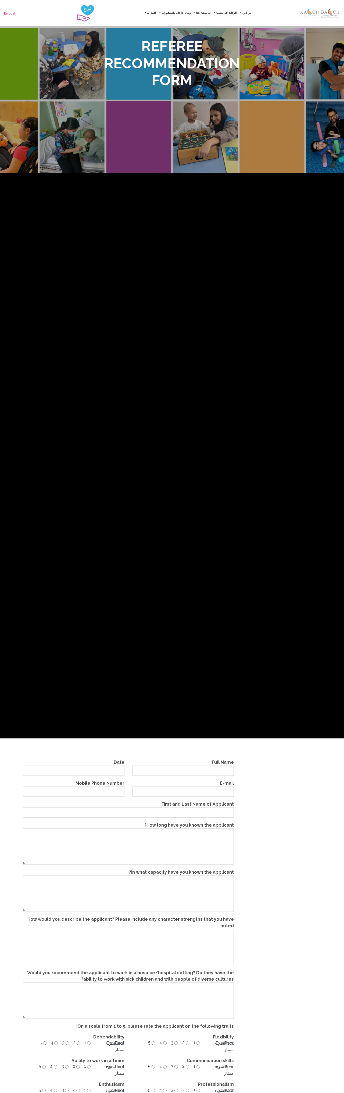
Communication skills (210, 1060)
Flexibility (223, 1037)
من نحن (246, 12)
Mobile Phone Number (100, 783)
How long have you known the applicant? (189, 825)
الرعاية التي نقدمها (226, 12)
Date (119, 762)
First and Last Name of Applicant (198, 804)
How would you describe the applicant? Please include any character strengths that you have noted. (130, 922)
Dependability (108, 1037)
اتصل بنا (151, 12)
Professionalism (216, 1084)
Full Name (223, 762)
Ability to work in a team (97, 1060)
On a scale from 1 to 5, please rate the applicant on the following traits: (155, 1026)
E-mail (227, 783)
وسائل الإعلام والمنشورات (176, 12)
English (10, 13)
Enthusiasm (111, 1084)
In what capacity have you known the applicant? (181, 872)
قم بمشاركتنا (203, 12)
